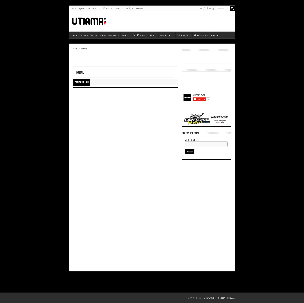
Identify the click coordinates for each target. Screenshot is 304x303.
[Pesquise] (232, 8)
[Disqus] (125, 146)
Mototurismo (166, 35)
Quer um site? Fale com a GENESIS (219, 298)
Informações (183, 35)
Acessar (139, 8)
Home (76, 49)
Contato (118, 8)
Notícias (151, 35)
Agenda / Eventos (86, 8)
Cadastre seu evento (109, 35)
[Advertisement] (174, 21)
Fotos (124, 35)
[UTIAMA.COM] (89, 20)
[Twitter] (210, 8)
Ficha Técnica (200, 35)
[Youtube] (213, 8)
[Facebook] (207, 8)
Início (73, 8)
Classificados (104, 8)
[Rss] (201, 8)
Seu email (190, 140)
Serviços (129, 8)
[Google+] (204, 8)
